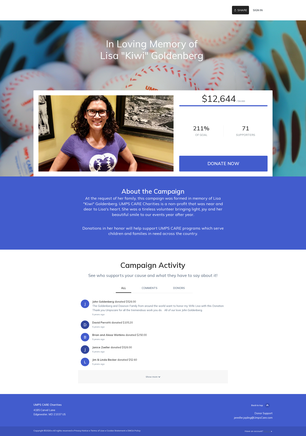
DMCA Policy (134, 430)
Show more (152, 376)
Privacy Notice (81, 430)
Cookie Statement (116, 430)
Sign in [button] (258, 10)
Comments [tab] (149, 288)
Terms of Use (97, 430)
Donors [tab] (179, 288)
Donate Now (223, 163)
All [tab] (123, 288)
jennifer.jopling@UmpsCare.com (253, 417)
